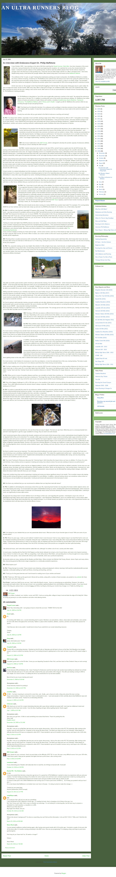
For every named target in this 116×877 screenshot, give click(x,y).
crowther (9, 691)
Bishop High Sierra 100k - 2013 (104, 352)
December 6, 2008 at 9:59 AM (15, 679)
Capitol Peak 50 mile (101, 358)
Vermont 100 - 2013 (101, 349)
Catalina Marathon (100, 373)
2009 (99, 148)
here (81, 586)
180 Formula (43, 143)
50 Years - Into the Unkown (103, 242)
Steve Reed (10, 825)
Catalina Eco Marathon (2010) (104, 331)
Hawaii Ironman (58, 66)
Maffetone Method (74, 73)
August (101, 163)
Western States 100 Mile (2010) (104, 334)
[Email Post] (6, 590)
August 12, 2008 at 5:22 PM (15, 655)
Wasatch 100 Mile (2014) (102, 305)
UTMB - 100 (98, 355)
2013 (99, 138)
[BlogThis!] (12, 590)
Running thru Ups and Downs (103, 248)
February (101, 192)
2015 (99, 133)
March (101, 189)
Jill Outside (100, 406)
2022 (99, 116)
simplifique (10, 795)
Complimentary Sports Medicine (67, 100)
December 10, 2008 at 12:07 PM (16, 688)
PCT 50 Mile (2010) (101, 337)
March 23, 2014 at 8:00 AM (15, 821)
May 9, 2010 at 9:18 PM (14, 758)
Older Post (86, 856)
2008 (99, 151)
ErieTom (9, 667)
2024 (99, 111)
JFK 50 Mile (98, 343)
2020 (99, 121)
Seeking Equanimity (101, 239)
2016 (99, 131)
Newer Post (7, 856)
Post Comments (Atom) (50, 862)
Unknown (10, 704)
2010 (99, 146)
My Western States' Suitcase (104, 174)
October (101, 158)
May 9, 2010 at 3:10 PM (14, 734)
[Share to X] (13, 590)
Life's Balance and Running (103, 254)
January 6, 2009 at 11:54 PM (15, 700)
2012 (99, 141)
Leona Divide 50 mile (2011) (103, 322)
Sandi (9, 614)
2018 (99, 126)
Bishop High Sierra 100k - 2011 (104, 364)
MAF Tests (55, 199)
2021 (99, 119)
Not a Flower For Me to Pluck (103, 257)
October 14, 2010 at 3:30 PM (15, 767)
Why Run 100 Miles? (101, 209)
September (102, 160)
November (102, 155)
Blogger (64, 873)
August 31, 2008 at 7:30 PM (15, 664)
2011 (98, 143)
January (101, 194)
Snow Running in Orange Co (103, 388)
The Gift (97, 379)
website (79, 577)
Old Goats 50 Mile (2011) (102, 325)
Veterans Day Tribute (101, 376)
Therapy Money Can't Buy (102, 260)
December (102, 153)
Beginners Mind (99, 245)
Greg (8, 638)
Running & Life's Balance (102, 224)
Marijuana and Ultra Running (103, 212)
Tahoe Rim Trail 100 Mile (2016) (104, 296)
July (100, 165)
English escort (11, 720)
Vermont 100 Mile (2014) (102, 311)
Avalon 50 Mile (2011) (101, 328)
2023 (99, 114)
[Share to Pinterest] (17, 590)
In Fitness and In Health (48, 102)
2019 (99, 123)
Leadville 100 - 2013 (101, 346)
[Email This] (10, 590)
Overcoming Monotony (101, 215)
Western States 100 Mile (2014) (104, 314)
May (100, 184)
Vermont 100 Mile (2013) (102, 317)
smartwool (10, 762)
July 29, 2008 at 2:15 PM (14, 634)
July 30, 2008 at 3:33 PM (14, 643)
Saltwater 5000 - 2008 (101, 385)
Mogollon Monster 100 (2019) (103, 290)
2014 (99, 136)
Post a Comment (10, 847)
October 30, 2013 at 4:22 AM (15, 811)
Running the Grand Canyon (103, 382)
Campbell (10, 647)
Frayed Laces (11, 605)
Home (47, 856)
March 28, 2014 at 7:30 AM (15, 844)
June (100, 182)
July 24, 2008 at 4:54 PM (14, 610)
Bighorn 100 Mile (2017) (102, 293)
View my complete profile (102, 81)
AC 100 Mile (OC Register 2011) (104, 319)
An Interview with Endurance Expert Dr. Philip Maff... (105, 169)
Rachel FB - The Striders (14, 771)
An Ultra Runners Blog (40, 7)
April (100, 187)
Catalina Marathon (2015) (102, 302)
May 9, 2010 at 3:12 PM (14, 748)
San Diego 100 (99, 361)
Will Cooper (10, 659)
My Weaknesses (100, 251)
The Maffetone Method (31, 102)
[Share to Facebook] (15, 590)
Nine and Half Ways (101, 221)
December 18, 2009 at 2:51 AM (16, 722)
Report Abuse (100, 200)
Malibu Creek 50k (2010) (102, 340)
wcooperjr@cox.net (109, 433)
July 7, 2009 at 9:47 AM (13, 710)
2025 (99, 109)
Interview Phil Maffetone (102, 227)
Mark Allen (66, 66)
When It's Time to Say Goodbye (104, 218)
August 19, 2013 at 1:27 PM (15, 791)
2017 (99, 128)
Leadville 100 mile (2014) (102, 308)
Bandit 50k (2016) (100, 299)
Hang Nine (100, 397)
